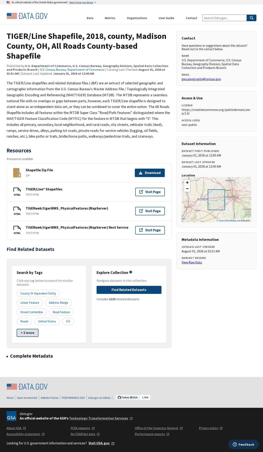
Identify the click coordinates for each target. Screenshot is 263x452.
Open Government (27, 398)
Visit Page (153, 192)
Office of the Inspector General (157, 428)
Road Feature (61, 312)
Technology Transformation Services (99, 418)
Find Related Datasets (129, 289)
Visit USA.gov (99, 443)
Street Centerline (31, 312)
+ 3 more (27, 332)
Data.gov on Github (99, 398)
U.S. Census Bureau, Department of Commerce (72, 69)
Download (153, 172)
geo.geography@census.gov (201, 79)
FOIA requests (81, 428)
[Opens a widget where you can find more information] (243, 445)
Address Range (58, 303)
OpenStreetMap (227, 220)
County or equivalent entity (38, 293)
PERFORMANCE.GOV (73, 398)
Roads (24, 321)
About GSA (14, 428)
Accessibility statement (24, 434)
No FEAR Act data (83, 434)
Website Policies (49, 398)
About (10, 398)
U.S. (68, 321)
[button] (187, 183)
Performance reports (150, 434)
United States (47, 321)
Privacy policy (209, 428)
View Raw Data (192, 262)
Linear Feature (29, 303)
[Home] (27, 16)
